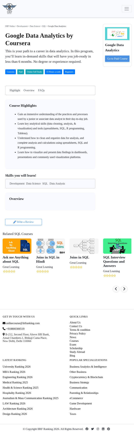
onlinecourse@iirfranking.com (22, 323)
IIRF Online (10, 26)
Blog (72, 355)
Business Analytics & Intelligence (88, 366)
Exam (73, 344)
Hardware (75, 408)
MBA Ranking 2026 (14, 371)
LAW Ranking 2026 (14, 403)
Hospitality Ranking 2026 (17, 392)
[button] (116, 289)
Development (22, 26)
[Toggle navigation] (127, 8)
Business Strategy (79, 382)
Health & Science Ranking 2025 (20, 387)
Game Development (81, 403)
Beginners (69, 72)
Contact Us (76, 326)
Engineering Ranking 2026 (17, 377)
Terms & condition (80, 329)
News (73, 337)
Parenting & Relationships (84, 392)
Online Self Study (34, 72)
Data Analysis (57, 183)
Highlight (15, 90)
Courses (74, 340)
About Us (75, 322)
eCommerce (76, 398)
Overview (29, 90)
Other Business (78, 371)
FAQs (41, 90)
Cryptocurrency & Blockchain (86, 377)
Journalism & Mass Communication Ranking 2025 (30, 398)
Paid (21, 72)
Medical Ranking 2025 (15, 382)
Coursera (10, 72)
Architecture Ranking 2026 (18, 408)
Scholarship (76, 348)
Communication (78, 387)
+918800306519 (14, 328)
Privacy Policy (78, 333)
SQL (44, 26)
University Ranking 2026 (17, 366)
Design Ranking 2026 (15, 413)
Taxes (73, 413)
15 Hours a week (53, 72)
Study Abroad (77, 351)
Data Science (35, 26)
